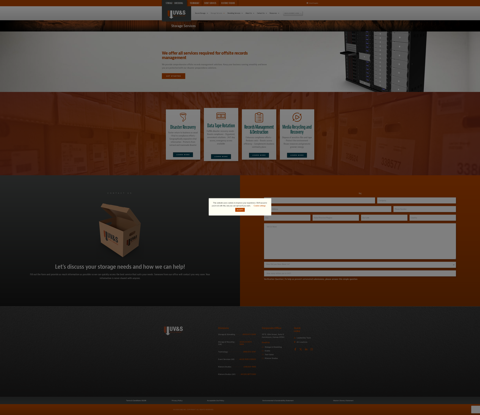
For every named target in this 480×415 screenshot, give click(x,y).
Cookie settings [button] (260, 206)
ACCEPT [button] (240, 210)
